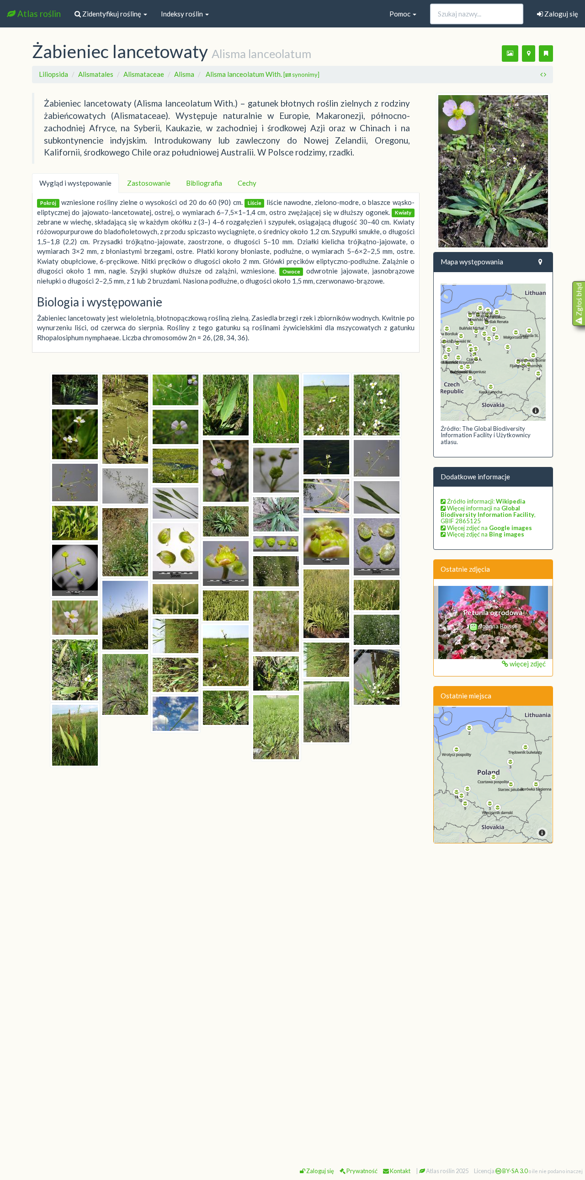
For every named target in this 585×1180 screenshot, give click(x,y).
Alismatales (95, 74)
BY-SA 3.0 (514, 1171)
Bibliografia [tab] (204, 183)
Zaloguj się (560, 14)
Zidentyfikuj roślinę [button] (112, 14)
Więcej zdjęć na (489, 527)
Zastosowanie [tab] (148, 183)
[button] (443, 622)
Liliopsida (53, 74)
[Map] (493, 352)
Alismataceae (143, 74)
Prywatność (362, 1171)
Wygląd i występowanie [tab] (75, 183)
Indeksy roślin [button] (182, 14)
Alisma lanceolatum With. (262, 74)
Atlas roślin (38, 13)
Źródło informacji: (485, 501)
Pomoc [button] (400, 14)
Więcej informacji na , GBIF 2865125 (488, 514)
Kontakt (399, 1171)
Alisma (184, 74)
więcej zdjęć (527, 664)
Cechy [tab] (247, 183)
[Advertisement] (493, 990)
